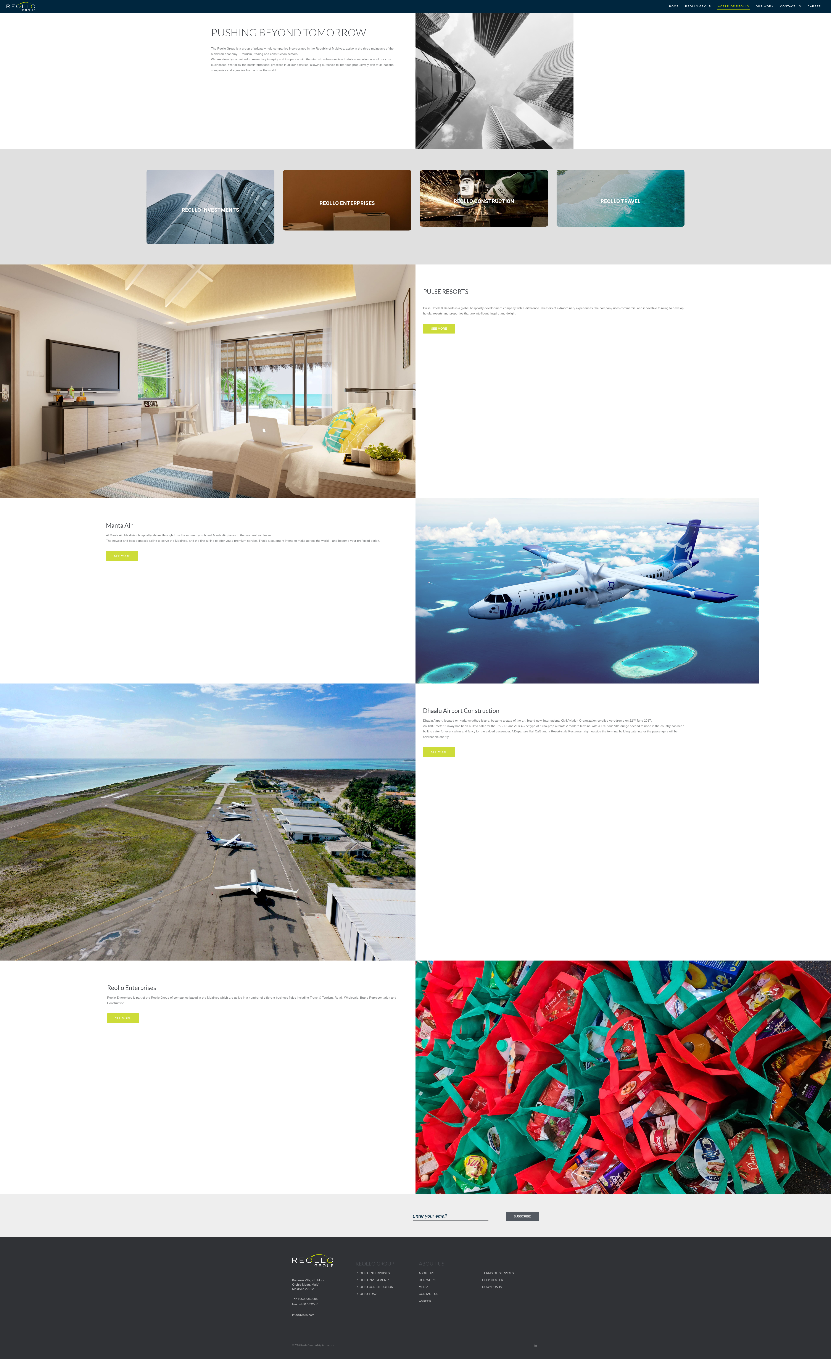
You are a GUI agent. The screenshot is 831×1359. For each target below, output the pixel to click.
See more (439, 328)
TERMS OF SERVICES (498, 1273)
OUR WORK (427, 1280)
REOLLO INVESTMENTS (373, 1280)
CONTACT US (428, 1294)
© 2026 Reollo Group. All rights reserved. (313, 1345)
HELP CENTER (492, 1280)
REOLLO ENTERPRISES (373, 1273)
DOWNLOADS (492, 1287)
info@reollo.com (303, 1315)
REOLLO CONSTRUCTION (374, 1287)
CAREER (425, 1301)
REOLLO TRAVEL (368, 1294)
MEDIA (423, 1287)
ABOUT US (426, 1273)
